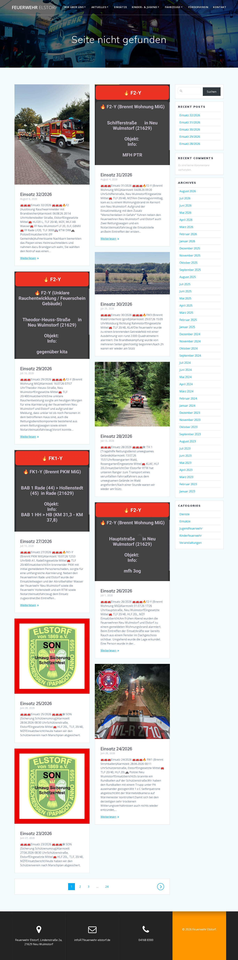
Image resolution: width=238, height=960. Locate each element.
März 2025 (186, 313)
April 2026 (186, 220)
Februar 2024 (188, 398)
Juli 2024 (184, 363)
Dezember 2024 (189, 334)
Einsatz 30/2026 (116, 304)
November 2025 (189, 255)
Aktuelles (98, 7)
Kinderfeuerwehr (190, 536)
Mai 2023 (185, 463)
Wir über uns (74, 7)
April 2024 (186, 384)
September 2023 (190, 434)
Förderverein (198, 7)
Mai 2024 (185, 377)
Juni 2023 (185, 456)
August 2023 (187, 441)
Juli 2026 (184, 198)
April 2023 (186, 470)
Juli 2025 (184, 284)
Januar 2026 (187, 241)
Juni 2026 (185, 205)
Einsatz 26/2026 (116, 590)
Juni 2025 (185, 291)
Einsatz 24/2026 (116, 748)
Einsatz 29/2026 (36, 368)
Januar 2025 (187, 327)
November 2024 (189, 341)
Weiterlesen (28, 258)
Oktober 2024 (188, 348)
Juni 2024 (185, 370)
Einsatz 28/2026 (116, 436)
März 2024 (186, 391)
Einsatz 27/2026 (36, 541)
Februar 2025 (188, 320)
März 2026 (186, 227)
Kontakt (219, 7)
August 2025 (187, 277)
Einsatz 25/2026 (36, 703)
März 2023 (186, 477)
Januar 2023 (187, 491)
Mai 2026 (185, 213)
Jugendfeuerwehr (190, 528)
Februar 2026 (188, 234)
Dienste (184, 514)
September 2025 (190, 270)
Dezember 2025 (189, 248)
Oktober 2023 (188, 427)
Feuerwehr (34, 7)
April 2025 (186, 305)
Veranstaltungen (190, 543)
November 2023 (189, 420)
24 (108, 887)
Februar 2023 (188, 484)
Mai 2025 (185, 298)
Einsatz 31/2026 (116, 174)
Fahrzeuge (173, 7)
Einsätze (120, 7)
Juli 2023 (184, 448)
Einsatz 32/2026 (36, 194)
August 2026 (187, 191)
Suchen (211, 92)
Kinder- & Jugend (144, 7)
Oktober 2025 (188, 263)
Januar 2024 (187, 405)
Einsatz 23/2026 (36, 833)
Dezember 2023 (189, 413)
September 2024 (190, 355)
